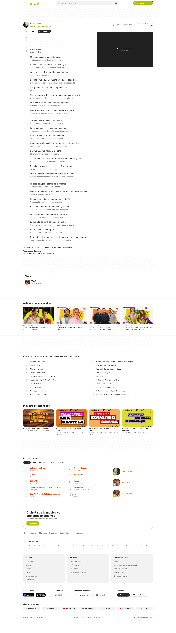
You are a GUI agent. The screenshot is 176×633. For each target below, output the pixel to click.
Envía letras (74, 569)
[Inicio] (24, 533)
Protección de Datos (121, 569)
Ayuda (116, 561)
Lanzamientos (30, 580)
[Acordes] (26, 41)
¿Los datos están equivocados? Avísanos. (57, 247)
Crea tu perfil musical (77, 561)
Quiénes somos (119, 572)
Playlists (28, 572)
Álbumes (29, 569)
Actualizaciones (31, 576)
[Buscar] (116, 3)
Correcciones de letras (78, 572)
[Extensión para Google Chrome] (59, 595)
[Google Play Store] (28, 595)
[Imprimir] (26, 44)
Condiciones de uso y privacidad (125, 565)
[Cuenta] (151, 3)
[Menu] (26, 3)
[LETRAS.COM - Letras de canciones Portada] (35, 3)
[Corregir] (26, 47)
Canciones (29, 561)
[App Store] (41, 595)
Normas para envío (120, 576)
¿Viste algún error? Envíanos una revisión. (39, 253)
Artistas (28, 565)
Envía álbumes (75, 565)
